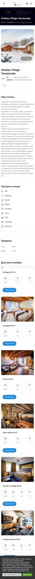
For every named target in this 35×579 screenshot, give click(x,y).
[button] (27, 4)
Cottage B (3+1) (9, 326)
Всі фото (27, 59)
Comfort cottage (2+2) (12, 486)
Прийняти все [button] (27, 574)
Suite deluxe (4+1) (10, 432)
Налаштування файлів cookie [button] (11, 574)
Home (3, 22)
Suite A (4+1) (8, 379)
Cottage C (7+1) (9, 272)
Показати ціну (9, 290)
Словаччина (10, 22)
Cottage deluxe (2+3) (11, 539)
